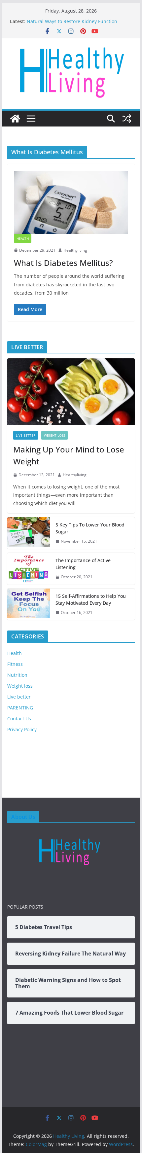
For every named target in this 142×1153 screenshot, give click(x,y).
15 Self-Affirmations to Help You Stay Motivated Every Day (90, 599)
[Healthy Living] (15, 118)
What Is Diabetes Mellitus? (63, 262)
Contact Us (19, 718)
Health (23, 238)
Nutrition (17, 675)
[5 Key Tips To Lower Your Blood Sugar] (28, 533)
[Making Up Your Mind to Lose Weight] (70, 391)
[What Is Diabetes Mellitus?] (71, 202)
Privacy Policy (22, 729)
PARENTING (20, 707)
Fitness (15, 664)
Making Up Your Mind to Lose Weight (68, 455)
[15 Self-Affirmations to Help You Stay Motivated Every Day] (28, 604)
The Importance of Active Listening (83, 563)
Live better (25, 435)
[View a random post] (127, 118)
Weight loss (54, 435)
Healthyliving (75, 250)
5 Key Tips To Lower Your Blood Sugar (89, 528)
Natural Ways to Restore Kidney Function (72, 21)
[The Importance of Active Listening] (28, 569)
